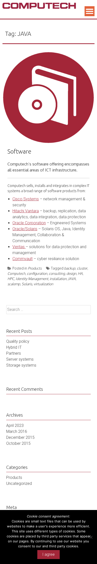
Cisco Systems (25, 199)
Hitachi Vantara (25, 211)
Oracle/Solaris (24, 228)
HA (80, 273)
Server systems (20, 359)
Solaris (27, 284)
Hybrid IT (14, 347)
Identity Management (32, 279)
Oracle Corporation (29, 223)
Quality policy (17, 341)
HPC (10, 279)
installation (58, 279)
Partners (13, 353)
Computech (16, 273)
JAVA (72, 279)
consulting (57, 273)
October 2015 (18, 443)
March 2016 (16, 431)
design (71, 273)
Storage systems (21, 365)
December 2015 (20, 437)
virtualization (43, 284)
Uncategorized (19, 483)
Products (35, 268)
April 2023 (15, 425)
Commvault (22, 258)
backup (69, 268)
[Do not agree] (90, 537)
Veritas (19, 246)
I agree (48, 554)
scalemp (13, 284)
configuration (37, 273)
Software (19, 151)
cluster (82, 268)
